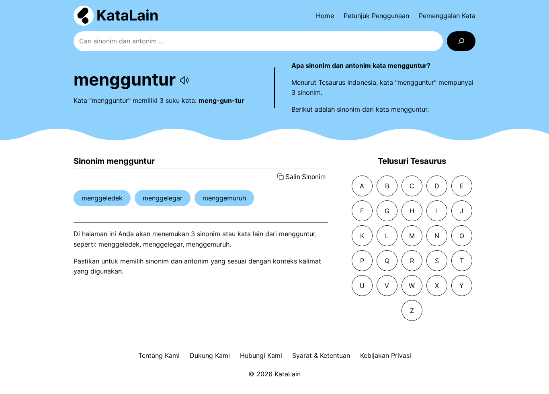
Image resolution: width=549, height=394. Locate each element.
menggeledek (102, 198)
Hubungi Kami (261, 355)
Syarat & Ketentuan (321, 355)
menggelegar (162, 198)
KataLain (127, 15)
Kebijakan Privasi (385, 355)
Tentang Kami (159, 355)
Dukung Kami (210, 355)
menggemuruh (224, 198)
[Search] (461, 41)
